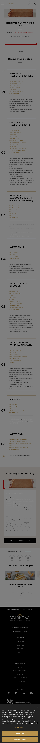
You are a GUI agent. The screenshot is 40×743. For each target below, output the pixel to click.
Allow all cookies (20, 739)
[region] (20, 723)
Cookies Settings (20, 727)
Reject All (20, 733)
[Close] (37, 707)
